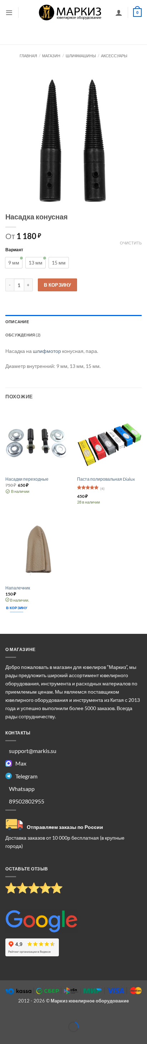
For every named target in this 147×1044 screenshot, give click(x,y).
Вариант (14, 249)
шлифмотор (47, 351)
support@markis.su (32, 750)
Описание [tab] (17, 321)
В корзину (57, 285)
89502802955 (26, 801)
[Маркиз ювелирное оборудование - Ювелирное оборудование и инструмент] (70, 12)
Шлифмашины (81, 55)
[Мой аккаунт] (118, 12)
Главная (28, 55)
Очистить (131, 243)
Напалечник (17, 588)
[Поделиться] (41, 1015)
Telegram (26, 776)
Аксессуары (114, 55)
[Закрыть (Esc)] (58, 1015)
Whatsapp (22, 788)
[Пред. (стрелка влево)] (6, 1038)
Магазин (51, 55)
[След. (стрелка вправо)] (23, 1038)
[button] (9, 13)
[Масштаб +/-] (6, 1015)
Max (20, 763)
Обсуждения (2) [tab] (22, 334)
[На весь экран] (23, 1015)
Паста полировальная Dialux (106, 479)
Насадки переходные (27, 479)
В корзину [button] (16, 608)
